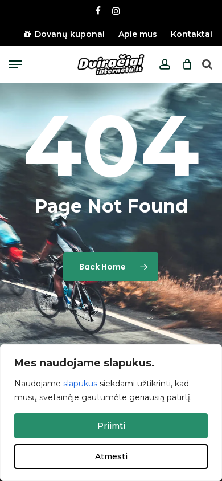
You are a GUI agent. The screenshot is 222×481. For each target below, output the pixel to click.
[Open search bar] (207, 65)
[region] (111, 412)
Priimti (111, 426)
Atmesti (111, 456)
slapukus (80, 383)
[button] (15, 64)
